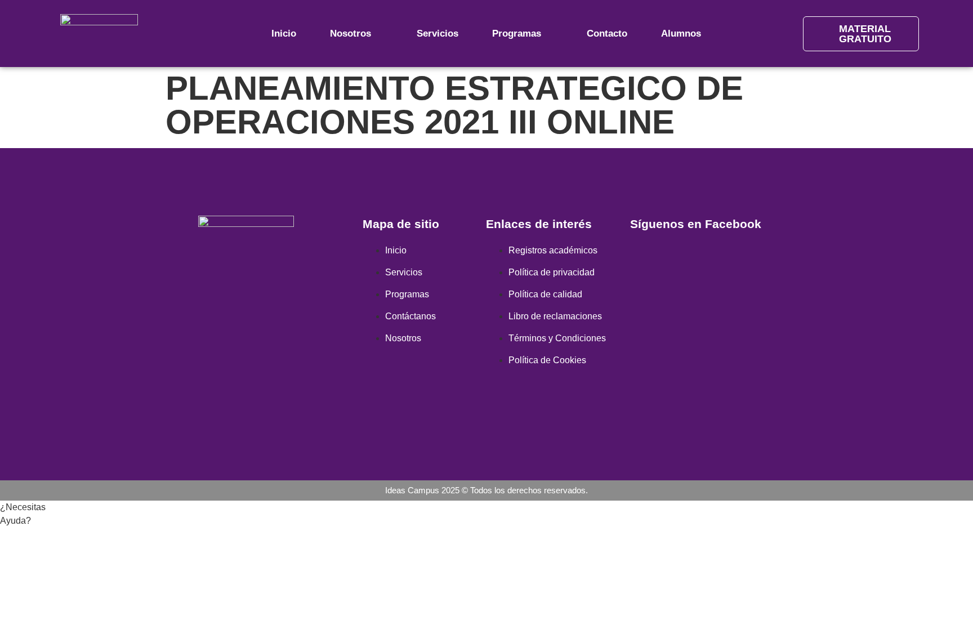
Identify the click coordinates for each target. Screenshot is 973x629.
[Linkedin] (279, 310)
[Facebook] (213, 310)
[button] (19, 520)
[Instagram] (246, 310)
